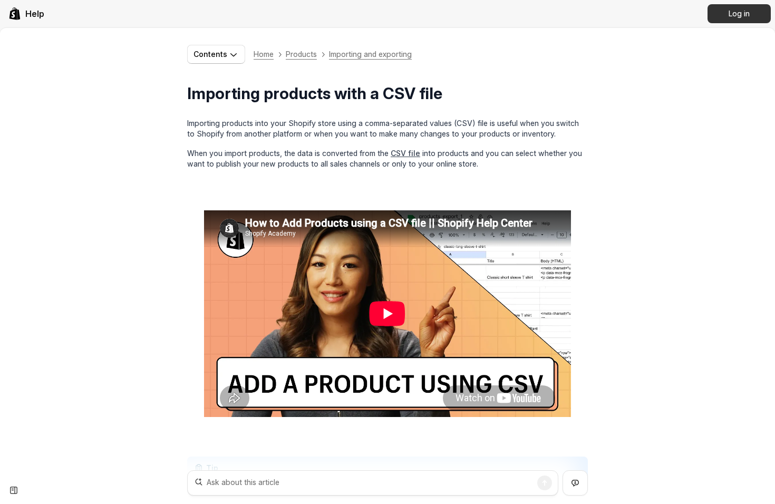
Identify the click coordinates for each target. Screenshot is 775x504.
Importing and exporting (370, 54)
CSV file (405, 153)
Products (301, 54)
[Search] (544, 483)
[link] (26, 13)
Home (264, 54)
